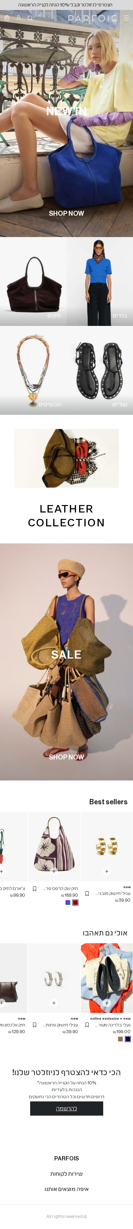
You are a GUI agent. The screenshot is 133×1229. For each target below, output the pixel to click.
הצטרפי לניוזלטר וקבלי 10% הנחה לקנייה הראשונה (66, 4)
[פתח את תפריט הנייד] (125, 18)
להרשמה (66, 1108)
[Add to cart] (106, 871)
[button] (87, 893)
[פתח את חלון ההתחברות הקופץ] (18, 18)
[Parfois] (92, 18)
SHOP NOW (66, 213)
